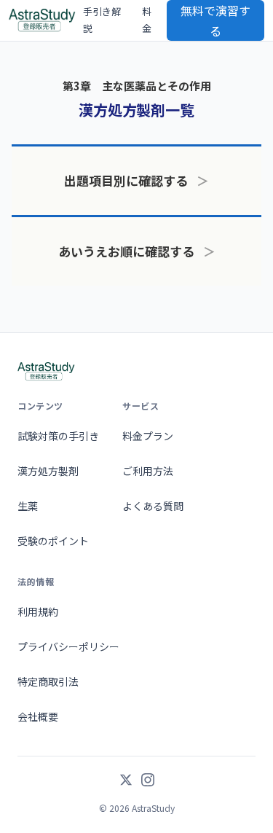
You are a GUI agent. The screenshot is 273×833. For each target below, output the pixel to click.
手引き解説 (102, 19)
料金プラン (147, 436)
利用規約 (37, 611)
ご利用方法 (147, 471)
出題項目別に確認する (136, 180)
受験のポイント (53, 540)
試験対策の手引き (58, 436)
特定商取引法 (48, 681)
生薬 (27, 505)
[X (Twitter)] (125, 781)
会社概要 (37, 716)
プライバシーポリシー (68, 646)
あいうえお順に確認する (136, 251)
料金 (146, 19)
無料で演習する (215, 20)
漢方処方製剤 (48, 471)
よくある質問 (152, 505)
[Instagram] (147, 781)
